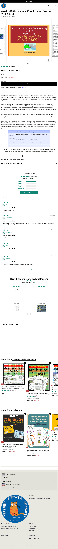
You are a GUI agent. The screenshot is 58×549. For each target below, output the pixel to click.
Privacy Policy (32, 528)
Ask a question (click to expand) (11, 163)
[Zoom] (48, 60)
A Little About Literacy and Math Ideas (39, 498)
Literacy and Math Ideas (8, 16)
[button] (5, 66)
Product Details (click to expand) (12, 156)
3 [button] (29, 270)
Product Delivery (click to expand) (12, 160)
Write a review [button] (29, 192)
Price (3, 74)
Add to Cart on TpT (36, 143)
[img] (6, 202)
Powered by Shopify (49, 546)
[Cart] (52, 5)
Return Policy (32, 530)
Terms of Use (32, 526)
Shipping (3, 81)
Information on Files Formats (9, 526)
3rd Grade (17, 410)
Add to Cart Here (22, 143)
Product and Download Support (10, 528)
